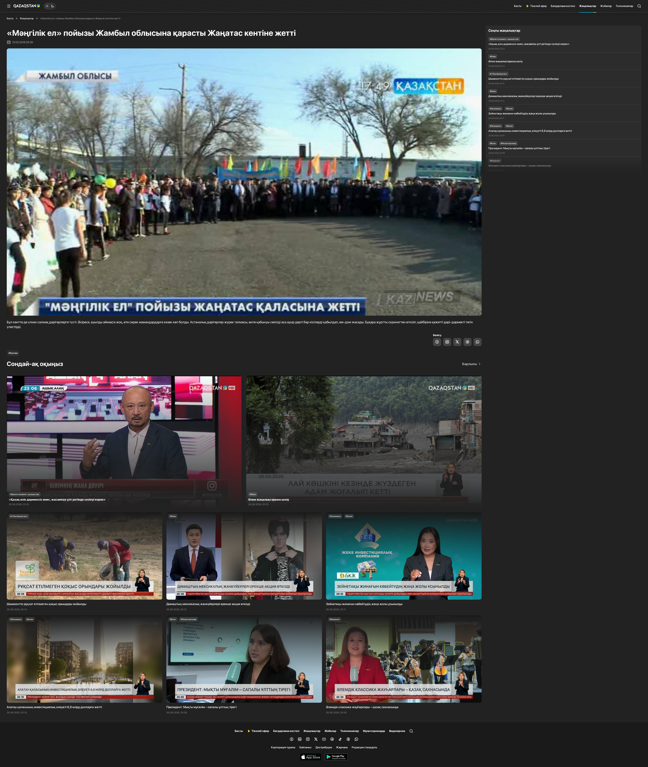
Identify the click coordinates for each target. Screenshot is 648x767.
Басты (517, 6)
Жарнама (342, 747)
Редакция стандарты (364, 747)
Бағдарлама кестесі (563, 6)
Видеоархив (397, 731)
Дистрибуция (324, 747)
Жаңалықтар (587, 6)
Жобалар (606, 6)
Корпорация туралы (283, 747)
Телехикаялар (624, 6)
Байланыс (305, 747)
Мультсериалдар (374, 731)
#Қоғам (13, 353)
